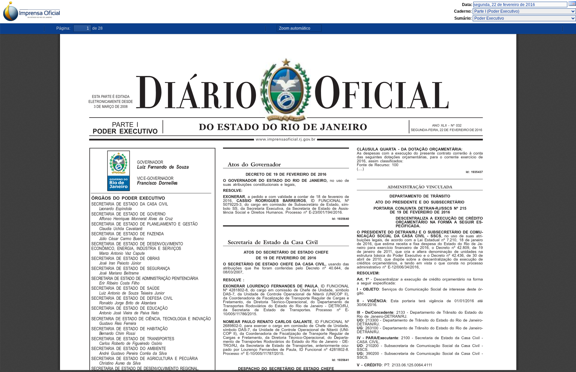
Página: (63, 28)
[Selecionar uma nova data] (572, 4)
